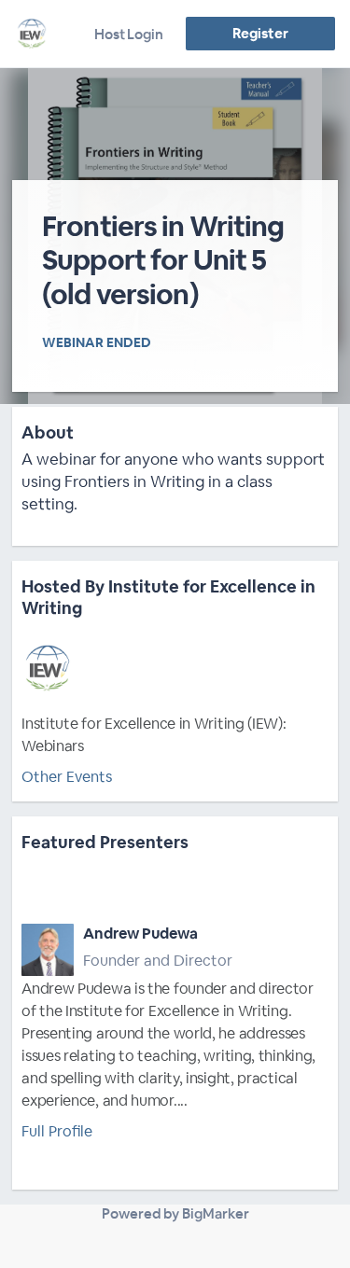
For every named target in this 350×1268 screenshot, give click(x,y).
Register (259, 33)
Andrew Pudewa (140, 933)
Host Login (128, 34)
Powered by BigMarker (175, 1213)
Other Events (66, 777)
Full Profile (56, 1131)
